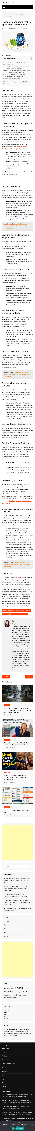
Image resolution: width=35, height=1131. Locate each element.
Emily (5, 28)
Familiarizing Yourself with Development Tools (17, 70)
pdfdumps (15, 997)
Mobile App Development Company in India (15, 614)
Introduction (7, 60)
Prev (7, 676)
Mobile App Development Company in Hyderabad (17, 610)
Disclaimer (5, 1060)
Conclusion (7, 83)
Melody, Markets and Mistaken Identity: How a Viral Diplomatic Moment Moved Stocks (15, 777)
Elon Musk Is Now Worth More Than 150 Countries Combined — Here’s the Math (15, 895)
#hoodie (11, 988)
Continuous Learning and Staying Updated (16, 81)
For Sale (4, 1056)
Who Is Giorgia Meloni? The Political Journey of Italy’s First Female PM (17, 909)
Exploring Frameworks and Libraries (14, 74)
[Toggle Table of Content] (29, 58)
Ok (13, 1128)
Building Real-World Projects (12, 78)
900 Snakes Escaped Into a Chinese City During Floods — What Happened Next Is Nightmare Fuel (17, 710)
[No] (33, 1126)
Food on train (7, 995)
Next (28, 676)
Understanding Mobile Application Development (17, 62)
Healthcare (22, 995)
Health (14, 995)
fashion (25, 991)
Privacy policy (19, 1128)
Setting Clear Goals (9, 64)
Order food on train (8, 997)
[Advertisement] (17, 842)
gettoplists (16, 577)
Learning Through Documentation (15, 76)
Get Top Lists (8, 2)
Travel (5, 932)
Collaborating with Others (12, 80)
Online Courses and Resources (14, 68)
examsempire (17, 992)
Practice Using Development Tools (15, 72)
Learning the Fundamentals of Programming (16, 66)
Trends (6, 936)
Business (25, 28)
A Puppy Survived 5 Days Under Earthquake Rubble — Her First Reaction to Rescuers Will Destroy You (17, 902)
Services (4, 1052)
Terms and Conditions (8, 1063)
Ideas (5, 925)
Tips (5, 928)
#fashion (6, 988)
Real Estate (5, 1048)
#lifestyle (19, 988)
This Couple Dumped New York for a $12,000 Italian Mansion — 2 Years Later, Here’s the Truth (17, 880)
